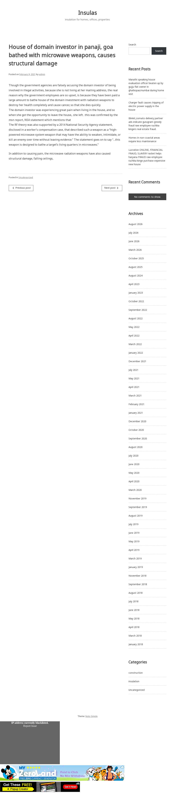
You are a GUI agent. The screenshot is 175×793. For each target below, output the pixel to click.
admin (42, 74)
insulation (134, 681)
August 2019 (136, 515)
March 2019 (135, 558)
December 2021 (137, 361)
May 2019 (134, 541)
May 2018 (134, 618)
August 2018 (136, 592)
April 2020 (134, 481)
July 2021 (133, 369)
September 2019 (138, 507)
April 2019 (134, 550)
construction (136, 672)
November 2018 (137, 575)
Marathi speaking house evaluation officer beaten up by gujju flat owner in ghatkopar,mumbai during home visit (146, 87)
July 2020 (133, 455)
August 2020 (136, 447)
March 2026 (135, 249)
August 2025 (136, 267)
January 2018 (136, 644)
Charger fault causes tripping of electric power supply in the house (146, 106)
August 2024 (136, 275)
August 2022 (136, 318)
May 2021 (134, 378)
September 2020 (138, 438)
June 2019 (134, 532)
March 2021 (135, 395)
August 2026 (136, 224)
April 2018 (134, 627)
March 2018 (135, 635)
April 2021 (134, 387)
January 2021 (136, 412)
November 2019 (137, 498)
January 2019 (136, 567)
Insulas (87, 12)
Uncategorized (25, 177)
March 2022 (135, 344)
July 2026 (133, 232)
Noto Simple (91, 716)
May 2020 (134, 472)
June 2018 (134, 610)
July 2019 (133, 524)
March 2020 (135, 490)
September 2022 (138, 309)
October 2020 (136, 429)
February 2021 (136, 404)
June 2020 (134, 464)
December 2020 (137, 421)
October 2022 (136, 301)
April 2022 (134, 335)
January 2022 (136, 352)
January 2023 (136, 292)
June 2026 (134, 241)
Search (132, 44)
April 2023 (134, 284)
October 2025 (136, 258)
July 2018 (133, 601)
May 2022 (134, 327)
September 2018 (138, 584)
